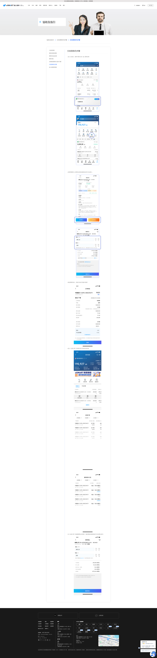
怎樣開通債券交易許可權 (55, 61)
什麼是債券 (52, 50)
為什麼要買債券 (53, 67)
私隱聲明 (52, 626)
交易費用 (39, 623)
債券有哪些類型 (53, 53)
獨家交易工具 (40, 628)
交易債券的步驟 (62, 40)
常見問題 (39, 626)
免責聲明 (52, 623)
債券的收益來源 (53, 56)
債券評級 (51, 58)
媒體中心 (46, 628)
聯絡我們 (46, 626)
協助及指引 (50, 40)
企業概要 (46, 623)
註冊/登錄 (150, 5)
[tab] (79, 624)
